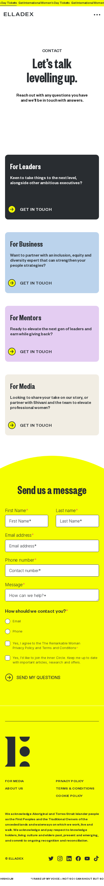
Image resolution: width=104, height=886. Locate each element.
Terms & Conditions (75, 788)
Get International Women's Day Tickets (46, 3)
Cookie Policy (69, 796)
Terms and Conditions (59, 648)
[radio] (13, 622)
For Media (14, 781)
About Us (14, 788)
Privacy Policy (23, 648)
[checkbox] (52, 627)
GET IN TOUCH (36, 209)
